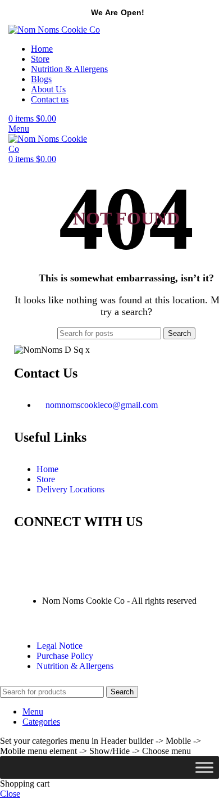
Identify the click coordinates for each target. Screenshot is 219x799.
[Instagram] (28, 554)
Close (10, 793)
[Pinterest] (89, 554)
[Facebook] (58, 554)
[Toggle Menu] (204, 767)
